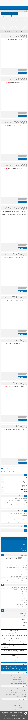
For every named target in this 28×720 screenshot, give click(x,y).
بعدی (4, 471)
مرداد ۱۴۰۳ (24, 550)
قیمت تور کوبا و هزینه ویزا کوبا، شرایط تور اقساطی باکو (16, 502)
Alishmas (12, 214)
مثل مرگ (9, 168)
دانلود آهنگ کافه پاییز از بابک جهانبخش (18, 339)
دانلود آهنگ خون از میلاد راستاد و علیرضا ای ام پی (17, 606)
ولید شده (4, 718)
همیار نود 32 (25, 625)
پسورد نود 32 (25, 622)
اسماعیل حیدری (23, 519)
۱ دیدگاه (2, 331)
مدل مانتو (14, 660)
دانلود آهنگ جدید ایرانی (10, 666)
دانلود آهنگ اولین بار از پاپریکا (20, 78)
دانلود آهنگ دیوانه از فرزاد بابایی (20, 121)
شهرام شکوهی (16, 429)
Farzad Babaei (15, 126)
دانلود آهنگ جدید (14, 36)
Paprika (15, 83)
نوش (11, 39)
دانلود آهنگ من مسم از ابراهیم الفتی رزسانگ (18, 576)
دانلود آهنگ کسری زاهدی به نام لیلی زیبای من (18, 587)
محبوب (14, 558)
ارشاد (17, 300)
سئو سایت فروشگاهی (7, 638)
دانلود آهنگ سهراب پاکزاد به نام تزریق (19, 593)
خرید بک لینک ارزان (24, 619)
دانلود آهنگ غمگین (10, 669)
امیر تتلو (17, 257)
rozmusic (16, 669)
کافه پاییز (9, 343)
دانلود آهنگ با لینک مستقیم (6, 668)
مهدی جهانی (13, 211)
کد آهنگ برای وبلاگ (22, 669)
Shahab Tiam (14, 387)
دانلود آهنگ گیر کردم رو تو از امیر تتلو (18, 253)
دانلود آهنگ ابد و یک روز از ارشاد (19, 296)
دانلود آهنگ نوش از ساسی (21, 35)
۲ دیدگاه (2, 288)
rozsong (3, 666)
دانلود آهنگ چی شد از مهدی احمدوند (19, 602)
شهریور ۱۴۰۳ (23, 548)
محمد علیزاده (16, 168)
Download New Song (8, 83)
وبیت (16, 718)
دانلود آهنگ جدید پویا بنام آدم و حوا (20, 595)
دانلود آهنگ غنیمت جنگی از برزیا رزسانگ (19, 677)
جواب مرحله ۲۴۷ (14, 658)
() (2, 72)
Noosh (21, 40)
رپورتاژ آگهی (14, 655)
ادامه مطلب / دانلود (21, 73)
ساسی (15, 39)
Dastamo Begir (22, 387)
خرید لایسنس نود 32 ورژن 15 (14, 645)
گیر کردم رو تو (10, 257)
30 (9, 471)
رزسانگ (4, 669)
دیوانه (10, 125)
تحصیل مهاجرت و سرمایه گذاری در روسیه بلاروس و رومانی (16, 500)
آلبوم (25, 477)
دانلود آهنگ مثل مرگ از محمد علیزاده (18, 164)
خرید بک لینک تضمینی (8, 635)
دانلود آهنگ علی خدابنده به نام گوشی (19, 591)
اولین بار (11, 82)
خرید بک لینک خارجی (13, 650)
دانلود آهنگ (17, 666)
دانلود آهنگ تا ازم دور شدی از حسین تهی (12, 519)
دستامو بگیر (11, 386)
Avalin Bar (21, 83)
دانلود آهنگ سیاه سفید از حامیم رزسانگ (19, 578)
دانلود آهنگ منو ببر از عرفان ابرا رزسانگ (19, 681)
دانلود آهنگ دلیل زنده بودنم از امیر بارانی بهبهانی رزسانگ (16, 580)
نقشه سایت (9, 718)
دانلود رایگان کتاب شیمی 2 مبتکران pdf (19, 571)
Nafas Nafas (23, 430)
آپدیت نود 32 (25, 620)
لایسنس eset (14, 653)
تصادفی (7, 558)
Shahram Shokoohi (14, 430)
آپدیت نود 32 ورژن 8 (14, 651)
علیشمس (18, 211)
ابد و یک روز (11, 300)
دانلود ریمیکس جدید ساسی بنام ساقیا (16, 513)
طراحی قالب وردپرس (21, 718)
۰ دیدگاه (2, 245)
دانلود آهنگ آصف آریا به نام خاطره (20, 589)
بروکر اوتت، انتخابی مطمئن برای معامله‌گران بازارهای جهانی (16, 504)
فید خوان (13, 718)
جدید (19, 558)
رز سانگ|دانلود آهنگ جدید (8, 712)
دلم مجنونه (7, 211)
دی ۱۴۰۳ (24, 544)
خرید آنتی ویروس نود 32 (14, 630)
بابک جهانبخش (16, 343)
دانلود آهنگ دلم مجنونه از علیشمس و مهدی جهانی (16, 207)
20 (7, 471)
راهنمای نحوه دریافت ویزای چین (20, 506)
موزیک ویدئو (24, 489)
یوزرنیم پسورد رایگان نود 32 (14, 633)
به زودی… (24, 479)
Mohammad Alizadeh (15, 169)
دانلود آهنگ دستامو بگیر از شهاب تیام (18, 382)
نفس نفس (9, 429)
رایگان (26, 628)
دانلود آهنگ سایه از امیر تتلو (21, 600)
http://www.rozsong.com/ (6, 616)
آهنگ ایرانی (20, 36)
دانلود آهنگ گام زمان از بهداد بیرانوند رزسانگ (18, 675)
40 (11, 471)
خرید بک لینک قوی (24, 534)
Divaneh (22, 126)
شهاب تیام (16, 386)
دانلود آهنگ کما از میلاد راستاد (21, 604)
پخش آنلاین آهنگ (15, 668)
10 (1, 471)
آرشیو (2, 672)
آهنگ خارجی (24, 485)
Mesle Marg (24, 169)
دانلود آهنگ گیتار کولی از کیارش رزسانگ (19, 679)
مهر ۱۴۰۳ (24, 546)
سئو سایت (25, 627)
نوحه (25, 491)
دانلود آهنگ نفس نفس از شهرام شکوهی (18, 425)
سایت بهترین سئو (16, 641)
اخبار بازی (25, 533)
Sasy (16, 40)
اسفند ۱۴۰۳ (24, 542)
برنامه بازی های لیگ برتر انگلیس (20, 498)
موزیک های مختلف (22, 487)
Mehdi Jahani (18, 214)
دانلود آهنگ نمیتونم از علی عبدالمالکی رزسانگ (18, 683)
